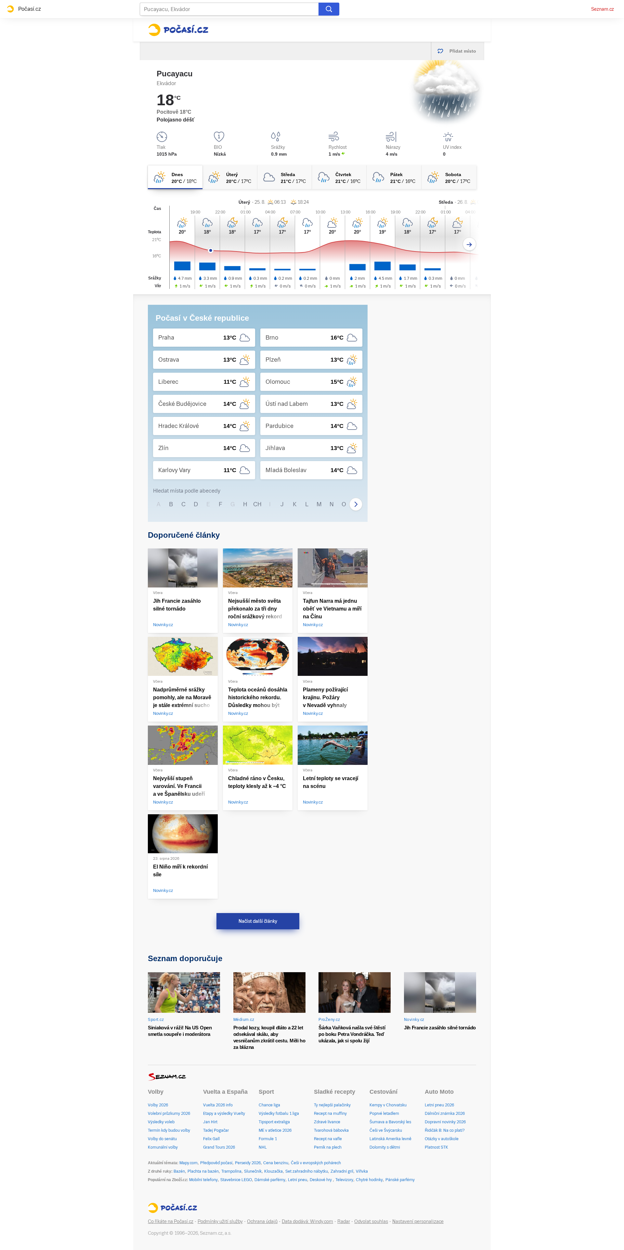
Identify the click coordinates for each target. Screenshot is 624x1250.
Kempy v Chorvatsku (388, 1105)
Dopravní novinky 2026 (445, 1122)
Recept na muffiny (330, 1113)
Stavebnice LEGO (236, 1180)
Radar (343, 1221)
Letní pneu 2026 (439, 1105)
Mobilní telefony (203, 1180)
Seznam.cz (602, 9)
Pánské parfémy (400, 1180)
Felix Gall (211, 1139)
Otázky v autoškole (442, 1139)
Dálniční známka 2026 (445, 1113)
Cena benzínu (275, 1163)
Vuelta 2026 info (218, 1105)
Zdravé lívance (327, 1122)
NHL (263, 1147)
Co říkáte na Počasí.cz (170, 1221)
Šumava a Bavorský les (390, 1122)
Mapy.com (188, 1163)
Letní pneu (297, 1180)
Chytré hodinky (369, 1180)
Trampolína (231, 1171)
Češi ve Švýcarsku (386, 1130)
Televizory (344, 1180)
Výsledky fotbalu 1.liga (279, 1113)
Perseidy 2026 (248, 1163)
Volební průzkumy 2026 (169, 1113)
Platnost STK (436, 1147)
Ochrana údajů (262, 1221)
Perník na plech (328, 1147)
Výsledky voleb (161, 1122)
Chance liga (269, 1105)
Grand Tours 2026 (219, 1147)
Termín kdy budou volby (169, 1130)
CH (257, 504)
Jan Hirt (210, 1122)
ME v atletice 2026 (275, 1130)
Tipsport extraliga (274, 1122)
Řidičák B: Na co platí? (445, 1130)
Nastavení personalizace (418, 1221)
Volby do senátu (162, 1139)
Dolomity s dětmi (385, 1147)
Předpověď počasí (216, 1163)
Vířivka (362, 1171)
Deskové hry (321, 1180)
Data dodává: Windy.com (307, 1221)
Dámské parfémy (269, 1180)
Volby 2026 (158, 1105)
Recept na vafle (328, 1139)
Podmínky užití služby (220, 1221)
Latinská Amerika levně (390, 1139)
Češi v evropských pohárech (316, 1163)
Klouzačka (273, 1171)
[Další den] (469, 244)
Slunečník (253, 1171)
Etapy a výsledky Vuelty (224, 1113)
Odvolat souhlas (371, 1221)
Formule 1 (268, 1139)
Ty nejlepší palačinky (332, 1105)
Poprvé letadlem (384, 1113)
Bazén (179, 1171)
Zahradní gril (342, 1171)
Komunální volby (163, 1147)
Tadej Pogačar (216, 1130)
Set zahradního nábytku (306, 1171)
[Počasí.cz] (178, 30)
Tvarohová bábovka (331, 1130)
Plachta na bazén (203, 1171)
